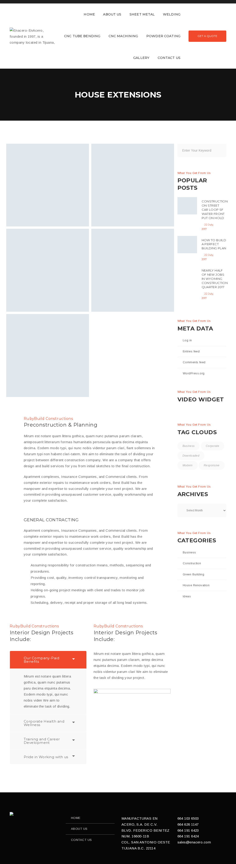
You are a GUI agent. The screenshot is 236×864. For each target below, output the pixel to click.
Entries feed (191, 351)
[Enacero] (12, 814)
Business (189, 446)
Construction (192, 563)
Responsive (212, 465)
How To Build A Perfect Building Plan (214, 244)
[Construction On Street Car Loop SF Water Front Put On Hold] (187, 205)
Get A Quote (207, 36)
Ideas (187, 596)
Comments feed (194, 362)
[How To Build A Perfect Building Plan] (187, 244)
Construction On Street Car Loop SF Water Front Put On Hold (215, 209)
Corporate (212, 446)
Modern (188, 465)
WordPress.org (194, 373)
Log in (187, 340)
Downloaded (191, 455)
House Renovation (196, 585)
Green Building (193, 574)
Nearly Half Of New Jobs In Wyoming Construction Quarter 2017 (215, 279)
